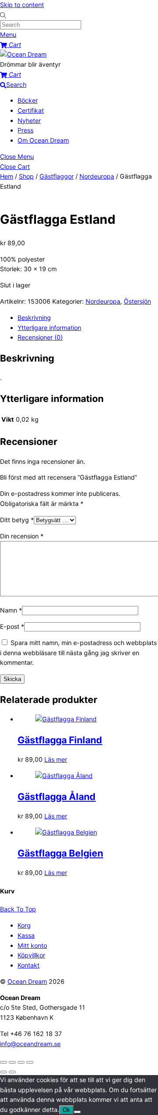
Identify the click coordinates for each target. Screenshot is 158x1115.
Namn (11, 610)
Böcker (28, 100)
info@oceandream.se (30, 1043)
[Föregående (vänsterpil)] (3, 1072)
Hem (6, 176)
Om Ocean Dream (43, 140)
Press (25, 130)
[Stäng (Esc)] (29, 1062)
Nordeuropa (96, 176)
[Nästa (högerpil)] (12, 1072)
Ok (66, 1110)
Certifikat (31, 110)
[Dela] (21, 1062)
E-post (12, 626)
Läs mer (55, 759)
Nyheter (29, 120)
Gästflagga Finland (60, 740)
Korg (24, 925)
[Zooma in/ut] (3, 1062)
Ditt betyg (17, 519)
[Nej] (77, 1112)
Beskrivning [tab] (34, 317)
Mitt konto (32, 945)
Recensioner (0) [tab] (40, 337)
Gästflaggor (57, 176)
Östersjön (137, 301)
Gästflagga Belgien (60, 853)
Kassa (26, 935)
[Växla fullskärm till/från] (12, 1062)
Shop (26, 176)
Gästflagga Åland (57, 796)
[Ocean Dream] (23, 54)
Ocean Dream (27, 981)
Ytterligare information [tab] (49, 327)
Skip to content (22, 4)
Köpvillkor (31, 955)
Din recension (21, 536)
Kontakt (29, 965)
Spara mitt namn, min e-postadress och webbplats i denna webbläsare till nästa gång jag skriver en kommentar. (78, 652)
